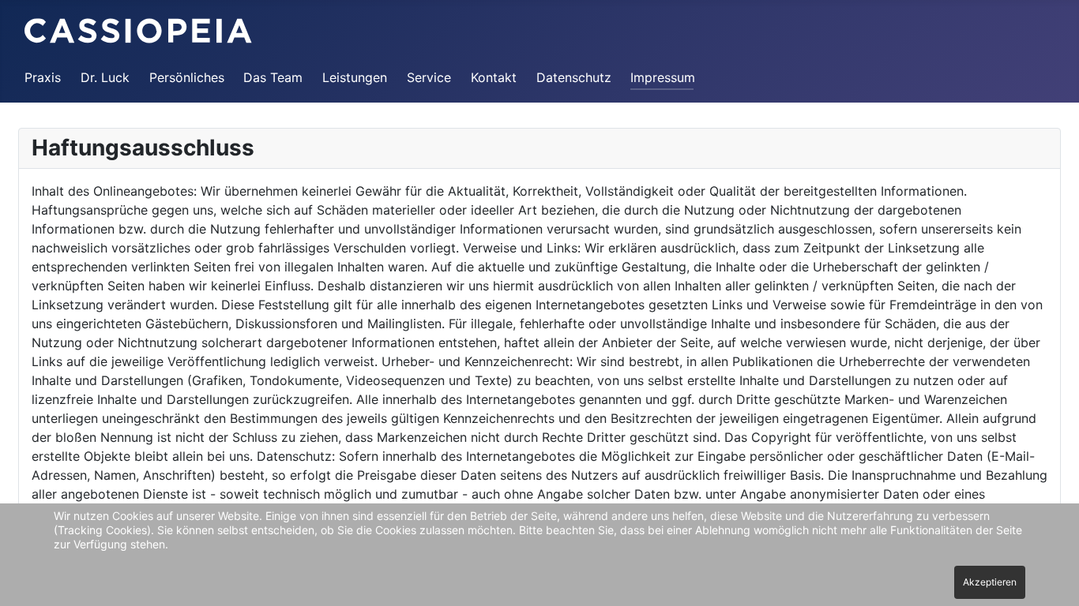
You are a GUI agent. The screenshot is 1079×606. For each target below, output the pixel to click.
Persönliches (186, 77)
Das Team (273, 77)
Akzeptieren (990, 582)
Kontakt (494, 77)
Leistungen (354, 77)
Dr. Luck (105, 77)
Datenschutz (573, 77)
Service (429, 77)
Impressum (662, 77)
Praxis (42, 77)
